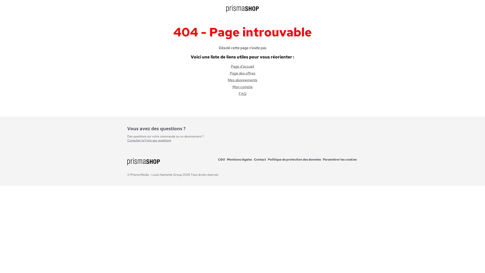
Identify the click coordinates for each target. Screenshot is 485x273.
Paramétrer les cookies (340, 160)
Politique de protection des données (294, 160)
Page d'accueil (242, 66)
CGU (221, 160)
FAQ (242, 93)
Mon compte (242, 86)
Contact (260, 160)
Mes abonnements (242, 80)
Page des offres (242, 73)
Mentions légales (239, 160)
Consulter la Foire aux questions (149, 140)
